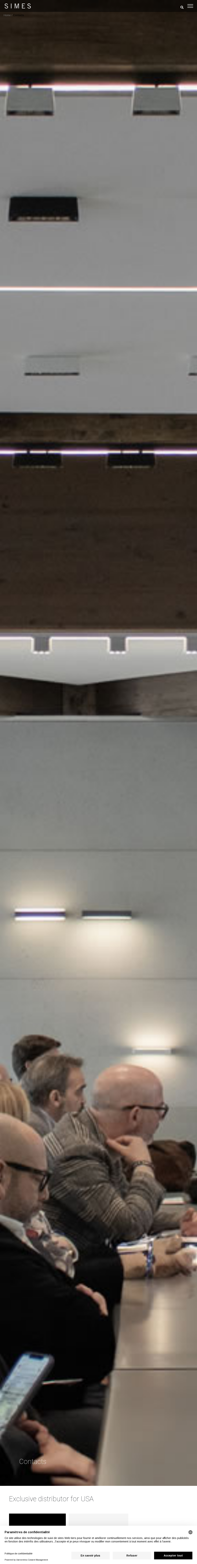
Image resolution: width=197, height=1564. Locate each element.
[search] (182, 7)
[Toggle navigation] (190, 6)
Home (7, 15)
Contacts (18, 15)
